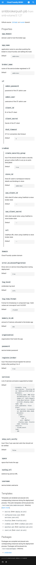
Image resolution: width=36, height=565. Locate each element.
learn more (5, 508)
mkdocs (17, 558)
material (24, 558)
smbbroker (8, 553)
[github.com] (2, 561)
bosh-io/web (11, 558)
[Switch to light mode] (29, 2)
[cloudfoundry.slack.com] (6, 561)
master (22, 22)
